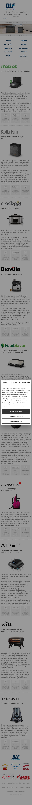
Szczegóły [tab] (13, 382)
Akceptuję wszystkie (16, 411)
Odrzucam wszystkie (16, 421)
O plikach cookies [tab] (24, 382)
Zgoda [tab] (5, 382)
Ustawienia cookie (15, 416)
